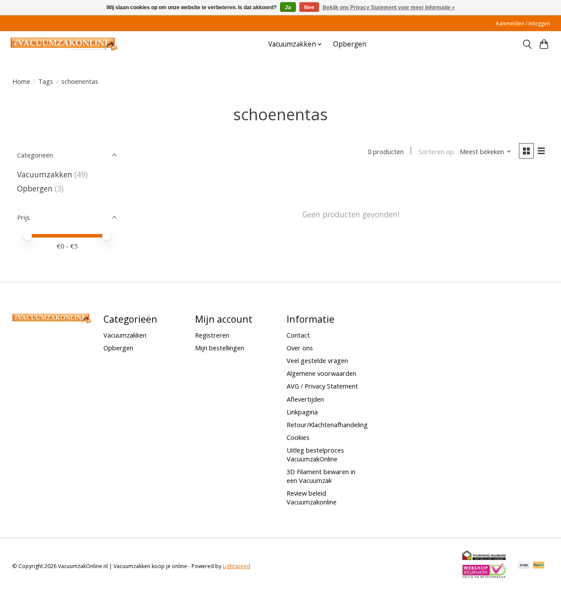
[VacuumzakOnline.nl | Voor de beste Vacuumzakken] (64, 44)
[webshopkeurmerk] (484, 576)
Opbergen (349, 44)
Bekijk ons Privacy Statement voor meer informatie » (389, 7)
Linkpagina (302, 411)
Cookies (298, 437)
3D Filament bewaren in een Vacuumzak (321, 476)
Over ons (300, 347)
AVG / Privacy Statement (322, 386)
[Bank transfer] (524, 566)
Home (21, 81)
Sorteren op (436, 151)
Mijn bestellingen (219, 347)
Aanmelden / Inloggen (523, 23)
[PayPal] (538, 566)
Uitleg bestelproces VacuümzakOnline (315, 454)
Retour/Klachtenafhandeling (327, 424)
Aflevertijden (305, 399)
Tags (45, 81)
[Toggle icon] (527, 44)
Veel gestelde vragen (317, 360)
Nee (309, 7)
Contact (298, 335)
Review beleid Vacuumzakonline (312, 497)
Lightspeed (236, 566)
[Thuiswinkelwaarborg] (484, 558)
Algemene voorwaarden (321, 373)
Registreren (212, 335)
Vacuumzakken (44, 174)
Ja (288, 7)
